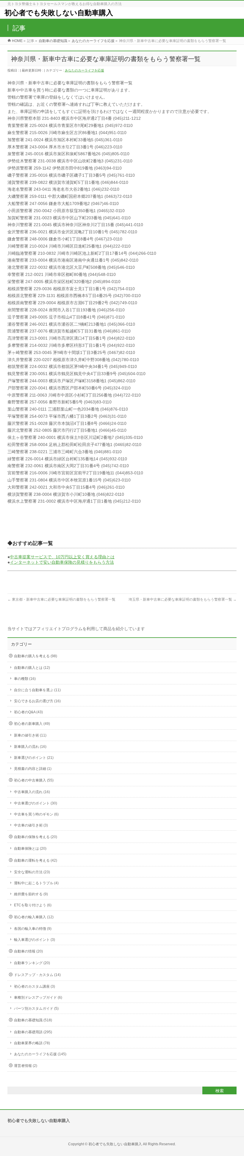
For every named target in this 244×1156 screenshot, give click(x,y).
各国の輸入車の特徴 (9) (32, 929)
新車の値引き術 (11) (30, 735)
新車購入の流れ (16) (30, 747)
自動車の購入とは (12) (32, 668)
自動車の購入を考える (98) (35, 656)
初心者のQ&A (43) (28, 712)
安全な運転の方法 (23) (32, 872)
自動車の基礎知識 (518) (33, 1020)
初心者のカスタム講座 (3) (34, 986)
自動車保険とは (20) (30, 848)
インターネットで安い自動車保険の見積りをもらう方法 (62, 562)
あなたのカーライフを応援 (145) (40, 1054)
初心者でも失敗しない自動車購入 (58, 13)
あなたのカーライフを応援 (84, 70)
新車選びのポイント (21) (34, 758)
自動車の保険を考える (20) (35, 837)
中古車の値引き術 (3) (31, 825)
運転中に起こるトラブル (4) (36, 883)
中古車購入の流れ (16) (32, 792)
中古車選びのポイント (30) (35, 803)
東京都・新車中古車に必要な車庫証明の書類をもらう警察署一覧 (61, 599)
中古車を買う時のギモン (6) (36, 814)
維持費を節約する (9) (31, 894)
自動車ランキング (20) (32, 963)
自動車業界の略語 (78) (32, 1043)
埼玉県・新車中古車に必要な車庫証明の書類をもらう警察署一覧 (183, 599)
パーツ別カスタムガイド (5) (36, 1008)
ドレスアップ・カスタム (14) (37, 975)
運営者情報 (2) (25, 1066)
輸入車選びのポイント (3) (34, 940)
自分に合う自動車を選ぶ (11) (37, 690)
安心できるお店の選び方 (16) (37, 701)
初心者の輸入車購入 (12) (34, 917)
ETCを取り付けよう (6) (32, 905)
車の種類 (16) (25, 679)
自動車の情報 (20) (28, 951)
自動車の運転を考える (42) (35, 860)
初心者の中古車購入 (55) (34, 780)
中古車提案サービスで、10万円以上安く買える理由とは (62, 556)
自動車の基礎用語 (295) (33, 1032)
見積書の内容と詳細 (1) (32, 769)
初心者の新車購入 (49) (32, 724)
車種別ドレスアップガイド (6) (38, 997)
